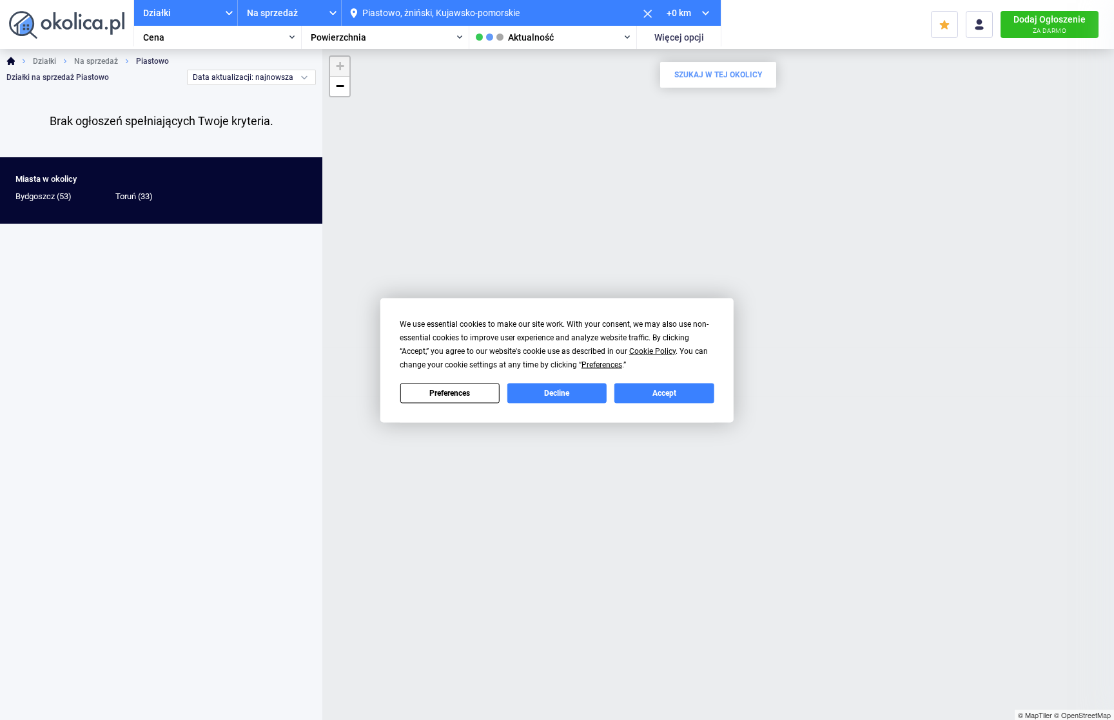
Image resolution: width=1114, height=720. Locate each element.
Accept (664, 393)
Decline (556, 393)
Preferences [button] (601, 364)
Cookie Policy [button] (652, 350)
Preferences (449, 393)
